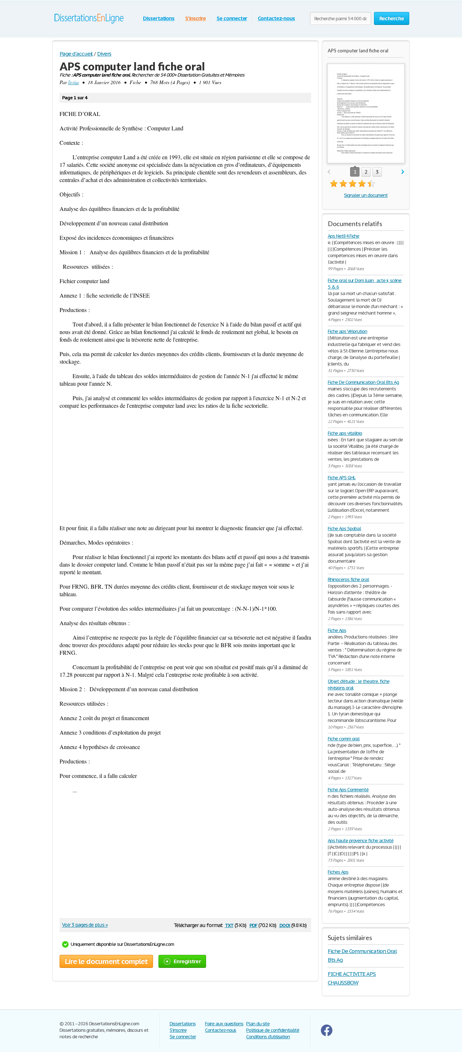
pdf (253, 925)
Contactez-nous (276, 18)
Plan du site (258, 1024)
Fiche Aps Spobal (344, 528)
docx (285, 925)
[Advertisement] (185, 466)
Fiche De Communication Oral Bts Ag (363, 382)
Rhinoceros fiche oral (348, 579)
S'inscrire (195, 18)
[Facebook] (326, 1034)
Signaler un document (365, 195)
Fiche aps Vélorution (347, 331)
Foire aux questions (224, 1024)
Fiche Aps (337, 630)
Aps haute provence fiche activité (360, 840)
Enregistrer (187, 961)
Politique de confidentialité (272, 1030)
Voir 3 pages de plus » (85, 925)
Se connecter (232, 18)
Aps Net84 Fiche (343, 236)
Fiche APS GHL (341, 478)
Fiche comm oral (343, 739)
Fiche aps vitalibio (345, 433)
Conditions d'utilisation (268, 1037)
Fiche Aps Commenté (348, 790)
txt (229, 925)
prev (328, 172)
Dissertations (158, 18)
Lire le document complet (106, 961)
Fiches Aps (338, 872)
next (403, 172)
